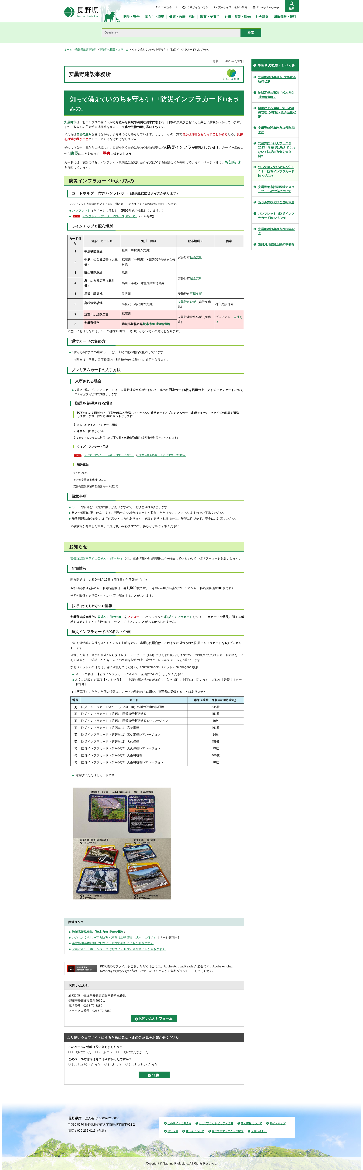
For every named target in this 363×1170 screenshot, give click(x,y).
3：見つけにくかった (143, 1064)
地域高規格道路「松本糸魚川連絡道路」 (276, 94)
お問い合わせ (259, 1131)
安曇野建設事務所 (85, 49)
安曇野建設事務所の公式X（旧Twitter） (97, 558)
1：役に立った (81, 1052)
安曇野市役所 (187, 301)
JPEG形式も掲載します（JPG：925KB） (161, 455)
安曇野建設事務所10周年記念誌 (276, 130)
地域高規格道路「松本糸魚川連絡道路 (97, 931)
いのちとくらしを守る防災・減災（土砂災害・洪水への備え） (114, 937)
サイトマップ (277, 1123)
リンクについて (195, 1131)
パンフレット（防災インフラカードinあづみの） (276, 215)
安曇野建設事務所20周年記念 (276, 231)
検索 (291, 8)
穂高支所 (196, 257)
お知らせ (233, 162)
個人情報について (251, 1123)
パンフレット (81, 210)
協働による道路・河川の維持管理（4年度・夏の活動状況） (277, 112)
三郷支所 (196, 293)
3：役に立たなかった (133, 1052)
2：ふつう (105, 1052)
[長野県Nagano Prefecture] (81, 12)
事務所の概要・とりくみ (114, 49)
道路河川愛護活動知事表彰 (276, 244)
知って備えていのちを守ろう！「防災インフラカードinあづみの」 (276, 171)
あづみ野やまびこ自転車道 (276, 202)
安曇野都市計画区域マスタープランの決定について (276, 189)
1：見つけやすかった (85, 1064)
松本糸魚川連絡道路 (156, 324)
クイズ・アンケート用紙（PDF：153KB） (109, 455)
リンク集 (173, 1131)
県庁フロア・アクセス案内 (228, 1131)
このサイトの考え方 (179, 1123)
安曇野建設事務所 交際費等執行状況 (277, 79)
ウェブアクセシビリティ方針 (216, 1123)
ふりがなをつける (197, 7)
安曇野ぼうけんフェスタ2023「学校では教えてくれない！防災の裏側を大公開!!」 (276, 150)
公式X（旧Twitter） (111, 616)
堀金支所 (196, 278)
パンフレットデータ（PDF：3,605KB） (110, 216)
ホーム (68, 49)
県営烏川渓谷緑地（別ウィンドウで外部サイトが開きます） (113, 943)
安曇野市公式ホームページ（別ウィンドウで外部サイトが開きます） (119, 949)
